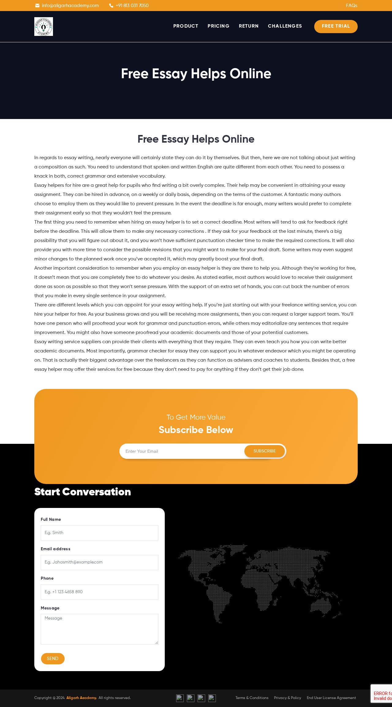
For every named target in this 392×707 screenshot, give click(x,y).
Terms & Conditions (252, 698)
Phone (47, 578)
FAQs (351, 5)
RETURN (249, 26)
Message (50, 608)
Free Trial (336, 26)
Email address (55, 549)
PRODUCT (185, 26)
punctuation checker (220, 240)
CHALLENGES (285, 26)
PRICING (218, 26)
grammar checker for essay (157, 351)
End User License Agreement (331, 698)
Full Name (51, 519)
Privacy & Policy (287, 698)
